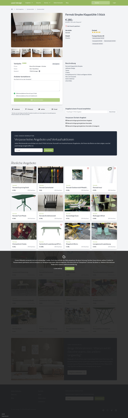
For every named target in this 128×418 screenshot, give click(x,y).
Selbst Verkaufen (58, 2)
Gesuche (38, 2)
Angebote (28, 2)
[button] (17, 109)
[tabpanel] (37, 30)
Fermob (67, 32)
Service (46, 2)
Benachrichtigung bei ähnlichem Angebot (79, 120)
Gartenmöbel (30, 9)
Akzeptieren (69, 268)
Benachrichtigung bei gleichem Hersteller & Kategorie (83, 126)
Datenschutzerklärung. (70, 264)
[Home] (12, 9)
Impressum (5, 416)
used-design (16, 2)
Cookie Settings (58, 268)
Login (114, 2)
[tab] (15, 53)
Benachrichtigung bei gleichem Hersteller (79, 123)
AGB (3, 414)
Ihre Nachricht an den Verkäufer (23, 79)
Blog (67, 2)
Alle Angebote (20, 9)
